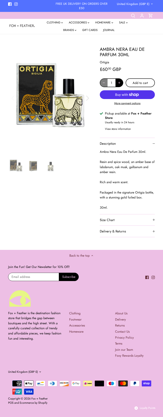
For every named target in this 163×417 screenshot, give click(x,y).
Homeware (76, 331)
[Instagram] (16, 4)
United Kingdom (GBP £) (133, 4)
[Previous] (18, 98)
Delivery (120, 319)
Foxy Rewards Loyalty (129, 355)
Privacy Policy (124, 337)
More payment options (127, 103)
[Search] (133, 15)
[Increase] (119, 83)
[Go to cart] (150, 15)
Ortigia (104, 62)
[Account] (142, 15)
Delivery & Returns (113, 231)
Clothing (75, 313)
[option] (50, 98)
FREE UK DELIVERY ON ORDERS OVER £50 (82, 6)
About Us (121, 313)
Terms (118, 343)
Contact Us (122, 331)
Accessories (77, 325)
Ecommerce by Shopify (33, 403)
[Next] (82, 98)
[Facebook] (10, 4)
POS (11, 403)
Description (108, 143)
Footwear (75, 319)
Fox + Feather (39, 399)
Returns (120, 325)
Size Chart (107, 220)
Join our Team (124, 349)
